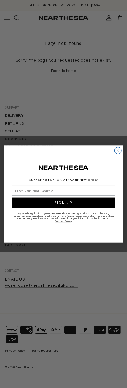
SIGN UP (63, 202)
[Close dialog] (117, 150)
